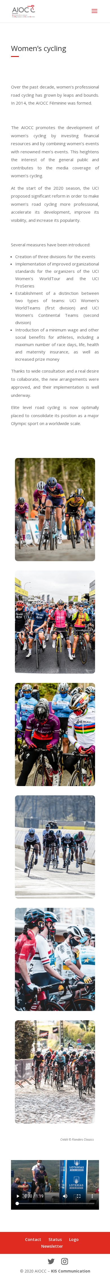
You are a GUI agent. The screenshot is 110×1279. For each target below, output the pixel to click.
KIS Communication (70, 1271)
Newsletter (52, 1246)
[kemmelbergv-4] (55, 559)
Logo (74, 1239)
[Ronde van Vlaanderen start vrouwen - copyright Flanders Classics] (55, 672)
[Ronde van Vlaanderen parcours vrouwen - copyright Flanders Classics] (55, 1122)
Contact (33, 1239)
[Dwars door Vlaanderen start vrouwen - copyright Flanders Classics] (55, 1009)
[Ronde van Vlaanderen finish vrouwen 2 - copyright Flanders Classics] (55, 897)
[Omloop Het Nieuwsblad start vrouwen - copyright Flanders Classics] (55, 784)
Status (55, 1239)
